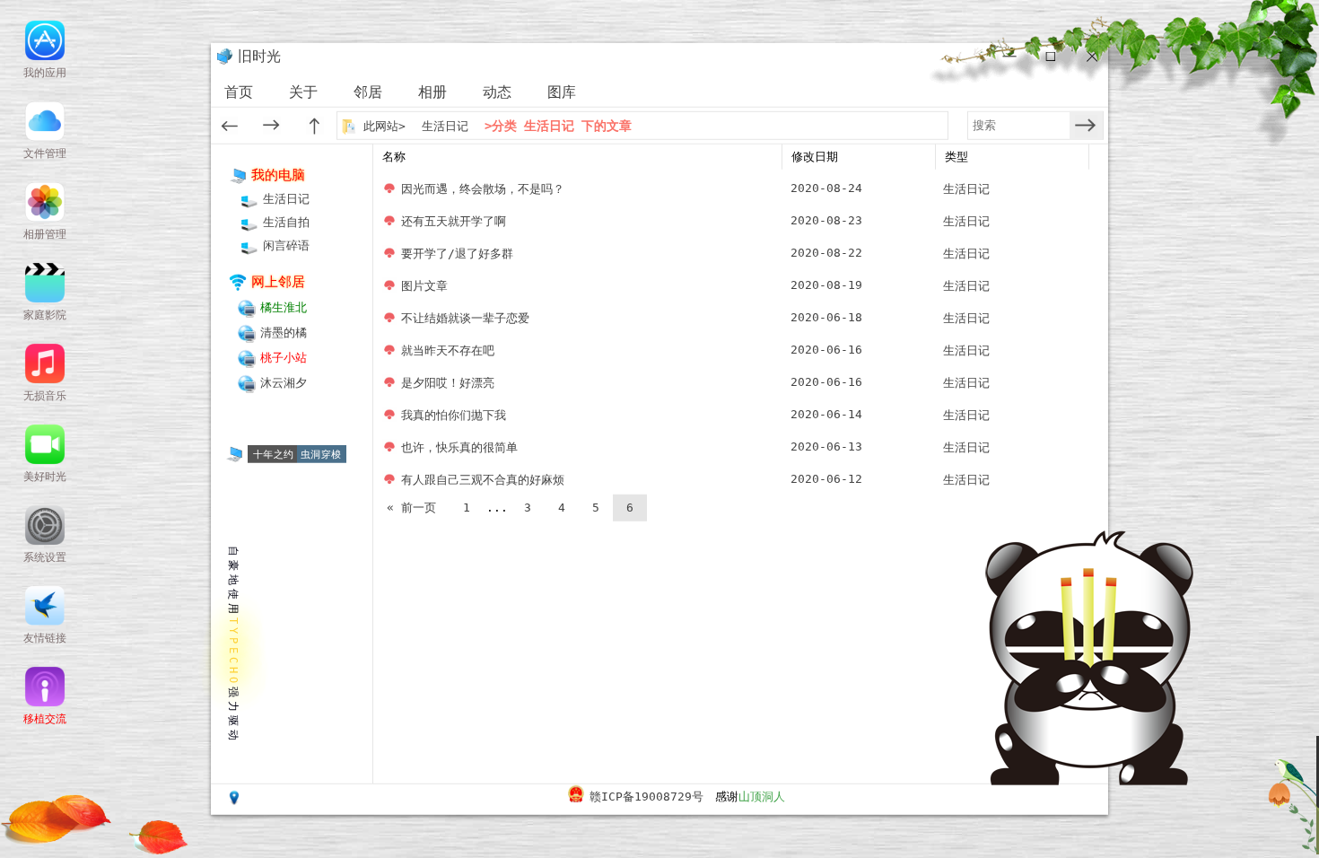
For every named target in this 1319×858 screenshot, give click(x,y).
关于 (303, 92)
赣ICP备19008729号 (646, 796)
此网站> (388, 125)
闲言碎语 (286, 245)
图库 (561, 92)
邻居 (368, 92)
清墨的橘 (283, 332)
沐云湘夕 (283, 383)
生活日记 (445, 125)
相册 (432, 92)
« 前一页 (411, 507)
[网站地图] (234, 801)
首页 (238, 92)
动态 (497, 92)
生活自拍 (286, 222)
